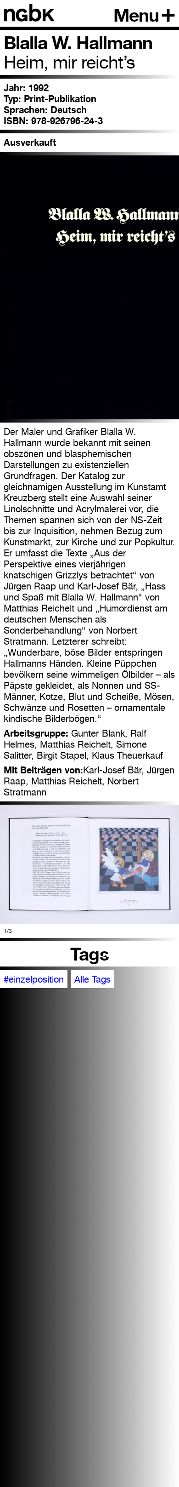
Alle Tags (92, 979)
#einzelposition (34, 979)
